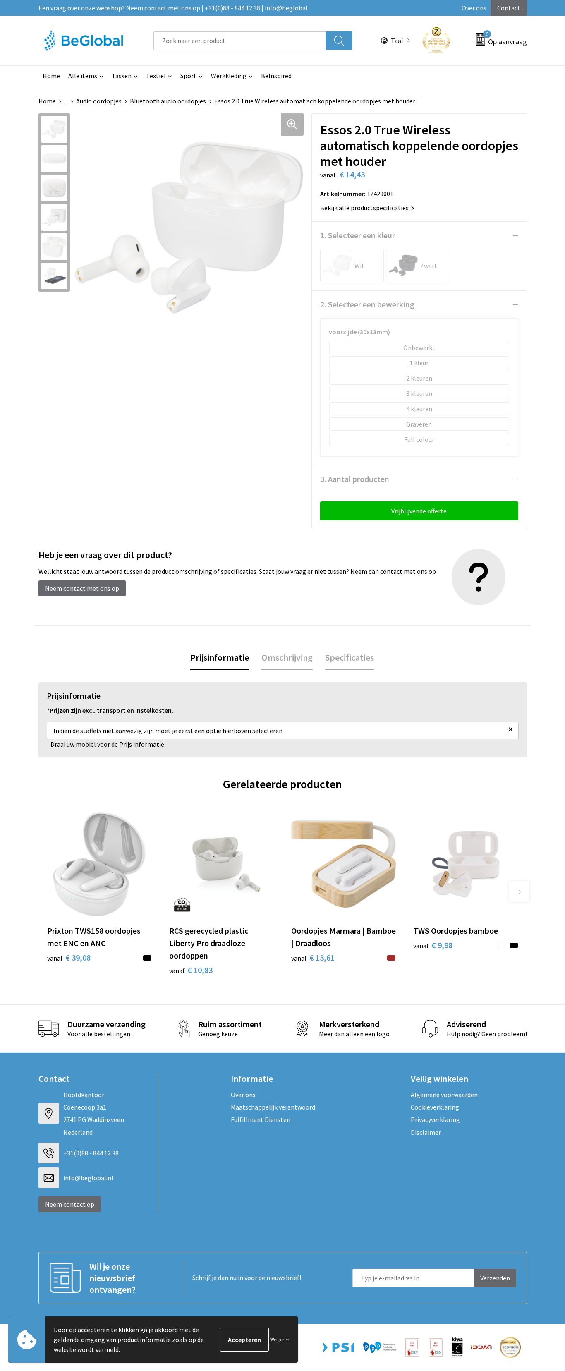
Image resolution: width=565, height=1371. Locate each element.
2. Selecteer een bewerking (367, 304)
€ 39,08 (69, 957)
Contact (508, 8)
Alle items (82, 76)
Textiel (156, 76)
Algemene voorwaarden (444, 1095)
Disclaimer (426, 1132)
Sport (188, 76)
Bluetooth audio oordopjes (168, 101)
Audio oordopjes (99, 101)
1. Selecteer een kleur (357, 235)
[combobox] (239, 40)
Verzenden (495, 1278)
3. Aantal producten (354, 479)
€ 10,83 (191, 970)
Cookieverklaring (435, 1107)
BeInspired (276, 76)
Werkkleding (229, 76)
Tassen (122, 76)
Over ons (474, 8)
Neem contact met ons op (82, 588)
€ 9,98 (432, 945)
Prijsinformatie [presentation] (219, 657)
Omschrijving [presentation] (287, 657)
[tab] (219, 657)
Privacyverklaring (435, 1119)
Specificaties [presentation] (349, 657)
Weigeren (280, 1339)
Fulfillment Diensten (260, 1119)
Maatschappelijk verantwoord (273, 1107)
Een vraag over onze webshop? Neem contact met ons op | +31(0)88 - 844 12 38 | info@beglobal (173, 8)
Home (51, 76)
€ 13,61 (313, 957)
